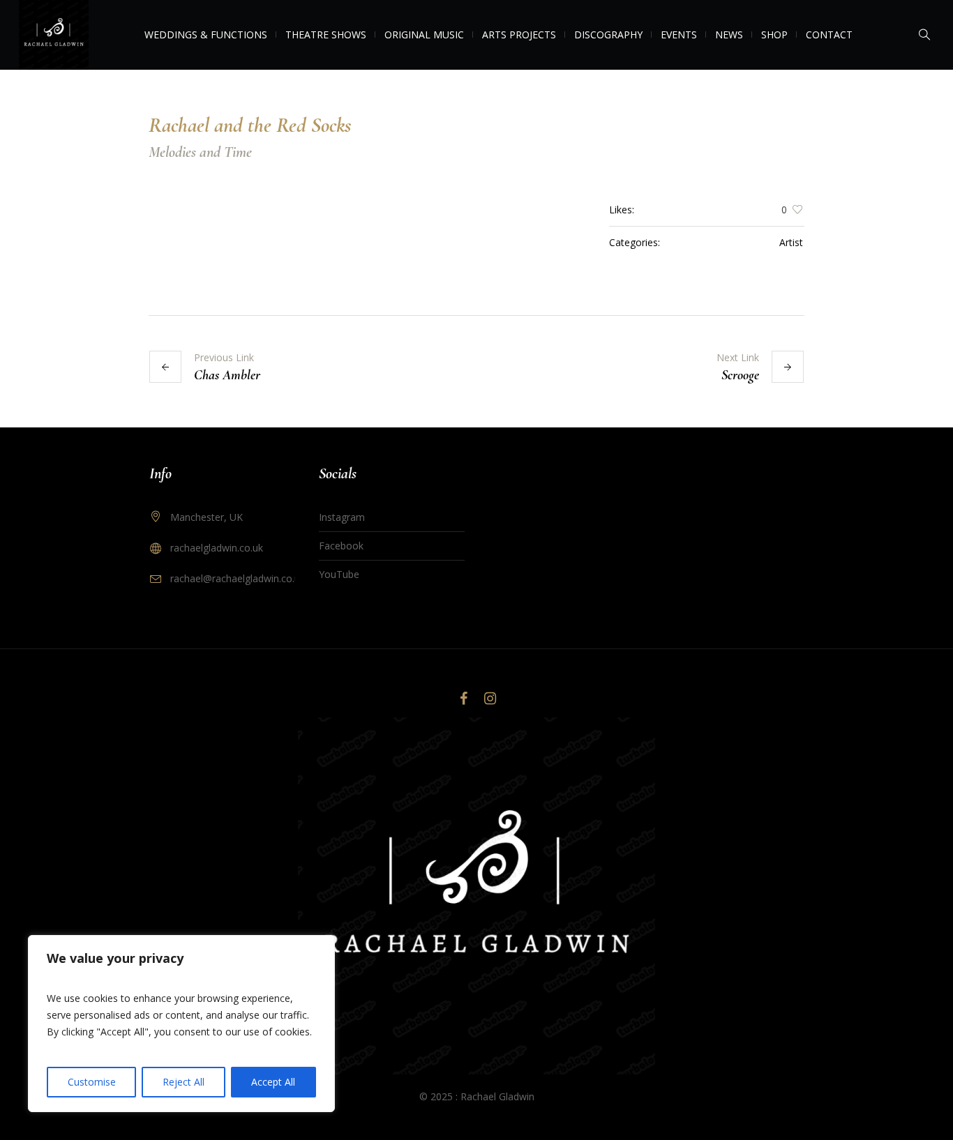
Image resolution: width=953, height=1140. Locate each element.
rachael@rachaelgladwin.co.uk (237, 578)
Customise (92, 1081)
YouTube (339, 574)
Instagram (342, 517)
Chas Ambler (227, 375)
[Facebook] (463, 698)
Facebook (341, 545)
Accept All (273, 1081)
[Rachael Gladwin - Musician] (476, 895)
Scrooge (740, 375)
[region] (181, 1023)
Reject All (183, 1081)
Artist (791, 242)
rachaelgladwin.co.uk (216, 547)
